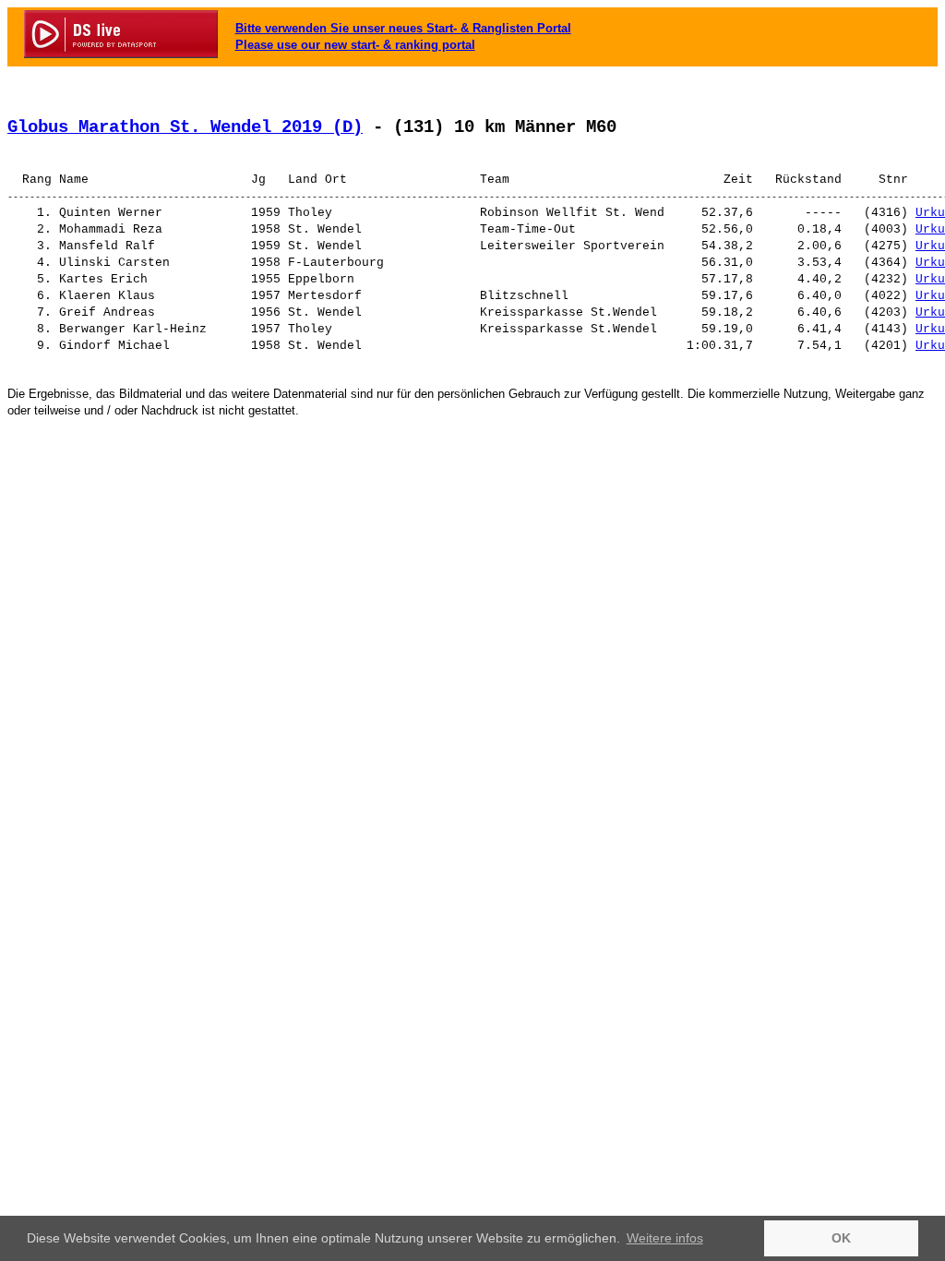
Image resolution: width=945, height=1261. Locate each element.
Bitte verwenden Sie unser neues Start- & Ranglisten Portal (403, 28)
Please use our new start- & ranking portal (355, 45)
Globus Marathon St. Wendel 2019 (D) (185, 127)
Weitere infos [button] (665, 1238)
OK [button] (841, 1238)
